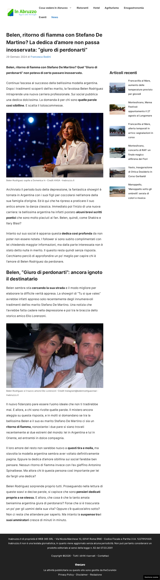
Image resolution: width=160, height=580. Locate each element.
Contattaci (103, 555)
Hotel (96, 7)
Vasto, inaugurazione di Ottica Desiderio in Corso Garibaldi (140, 172)
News (54, 17)
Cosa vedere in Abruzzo (53, 7)
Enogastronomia (134, 7)
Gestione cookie (151, 577)
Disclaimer (82, 574)
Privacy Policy (66, 574)
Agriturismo (112, 7)
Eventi (42, 17)
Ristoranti (82, 7)
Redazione (96, 574)
